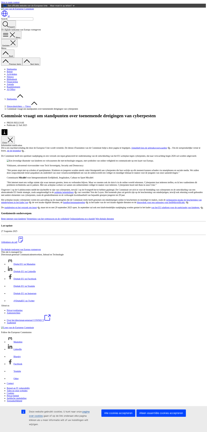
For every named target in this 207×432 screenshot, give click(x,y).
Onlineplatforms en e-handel (82, 219)
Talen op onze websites (17, 390)
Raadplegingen (13, 87)
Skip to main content (10, 2)
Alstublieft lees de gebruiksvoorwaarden (149, 148)
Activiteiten (12, 74)
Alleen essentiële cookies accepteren (161, 413)
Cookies (10, 393)
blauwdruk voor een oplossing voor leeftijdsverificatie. (161, 202)
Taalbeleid (11, 323)
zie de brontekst (14, 150)
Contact (10, 383)
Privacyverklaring (15, 310)
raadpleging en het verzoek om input (20, 207)
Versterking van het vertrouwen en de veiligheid (48, 219)
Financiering (12, 82)
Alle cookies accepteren (118, 413)
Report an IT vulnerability (18, 388)
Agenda (10, 84)
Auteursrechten (13, 313)
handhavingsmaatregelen (74, 202)
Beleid (10, 71)
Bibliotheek (12, 79)
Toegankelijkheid (14, 401)
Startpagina (12, 69)
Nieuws (10, 77)
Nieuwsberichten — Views (19, 106)
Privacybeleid (13, 396)
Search (4, 19)
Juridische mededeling (16, 398)
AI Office (11, 89)
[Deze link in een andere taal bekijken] (169, 148)
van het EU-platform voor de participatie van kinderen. (175, 207)
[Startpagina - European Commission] (17, 9)
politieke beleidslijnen (64, 192)
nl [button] (9, 16)
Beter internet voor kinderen (13, 219)
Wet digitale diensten (104, 219)
